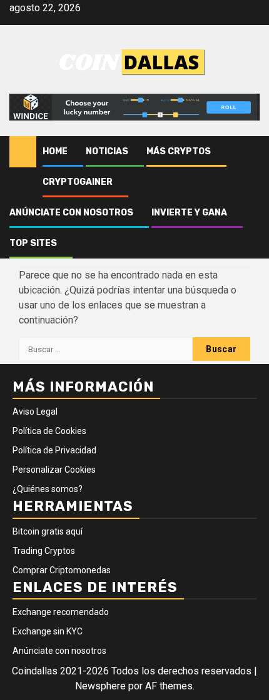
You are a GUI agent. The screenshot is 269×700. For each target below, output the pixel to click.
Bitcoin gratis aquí (48, 531)
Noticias (107, 151)
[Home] (23, 151)
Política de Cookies (49, 431)
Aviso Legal (35, 412)
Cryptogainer (78, 182)
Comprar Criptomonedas (62, 570)
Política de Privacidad (54, 450)
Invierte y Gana (189, 212)
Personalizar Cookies (54, 470)
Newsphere (100, 686)
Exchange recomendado (61, 612)
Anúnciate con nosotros (71, 212)
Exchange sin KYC (48, 631)
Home (55, 151)
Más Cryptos (178, 151)
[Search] (250, 152)
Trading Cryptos (44, 551)
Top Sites (33, 243)
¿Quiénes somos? (48, 489)
